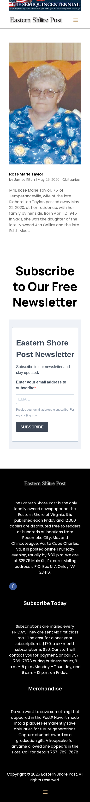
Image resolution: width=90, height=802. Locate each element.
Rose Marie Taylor (26, 174)
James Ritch (24, 179)
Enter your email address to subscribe (41, 385)
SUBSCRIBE (32, 427)
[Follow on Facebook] (13, 586)
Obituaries (71, 179)
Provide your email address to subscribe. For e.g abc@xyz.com (45, 412)
